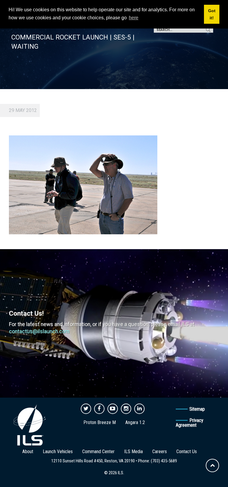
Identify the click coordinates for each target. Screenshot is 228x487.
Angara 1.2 (135, 422)
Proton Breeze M (99, 422)
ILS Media (133, 451)
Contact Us (186, 451)
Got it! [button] (212, 14)
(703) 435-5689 (164, 461)
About (27, 451)
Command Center (98, 451)
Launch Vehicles (58, 451)
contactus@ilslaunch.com (39, 331)
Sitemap (197, 409)
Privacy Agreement (189, 423)
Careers (159, 451)
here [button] (133, 17)
